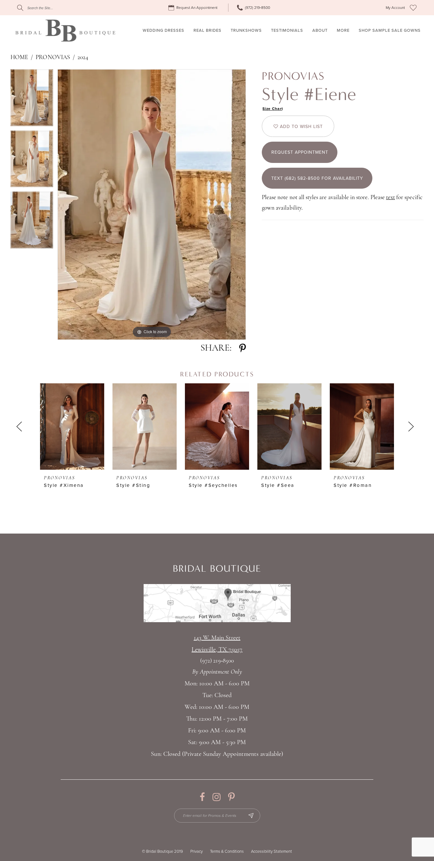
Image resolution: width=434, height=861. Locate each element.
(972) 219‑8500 (217, 661)
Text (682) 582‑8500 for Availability (317, 178)
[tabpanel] (31, 100)
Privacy (196, 851)
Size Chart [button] (272, 108)
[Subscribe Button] (251, 816)
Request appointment (299, 152)
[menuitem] (193, 8)
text (390, 198)
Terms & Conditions (227, 851)
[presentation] (72, 426)
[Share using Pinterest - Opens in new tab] (242, 348)
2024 (83, 58)
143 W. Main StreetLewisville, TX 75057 (217, 644)
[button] (395, 8)
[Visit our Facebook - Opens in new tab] (202, 797)
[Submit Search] (20, 7)
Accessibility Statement (271, 851)
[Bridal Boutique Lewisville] (65, 30)
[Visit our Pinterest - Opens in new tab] (231, 797)
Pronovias (53, 58)
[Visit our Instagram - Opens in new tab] (216, 797)
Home (19, 58)
